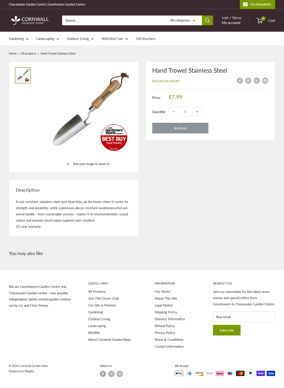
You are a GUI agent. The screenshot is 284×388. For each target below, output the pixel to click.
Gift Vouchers (146, 39)
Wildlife (94, 333)
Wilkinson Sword (166, 81)
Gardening (16, 39)
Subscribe (227, 330)
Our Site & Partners (102, 305)
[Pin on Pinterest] (248, 80)
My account (231, 22)
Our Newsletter (260, 4)
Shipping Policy (166, 312)
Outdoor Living (78, 39)
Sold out (180, 128)
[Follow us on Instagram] (120, 374)
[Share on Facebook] (240, 80)
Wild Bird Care (112, 39)
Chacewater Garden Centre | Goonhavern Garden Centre (47, 4)
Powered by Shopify (21, 371)
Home (13, 53)
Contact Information (169, 346)
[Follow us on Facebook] (103, 374)
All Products (97, 291)
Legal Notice (164, 305)
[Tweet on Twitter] (257, 80)
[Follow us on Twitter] (111, 374)
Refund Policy (165, 326)
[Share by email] (265, 80)
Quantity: (159, 112)
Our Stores (162, 291)
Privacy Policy (165, 333)
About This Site (166, 298)
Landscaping (45, 39)
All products (28, 53)
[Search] (207, 20)
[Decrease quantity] (173, 111)
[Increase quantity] (197, 111)
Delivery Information (170, 319)
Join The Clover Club (103, 298)
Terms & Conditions (169, 339)
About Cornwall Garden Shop (109, 339)
